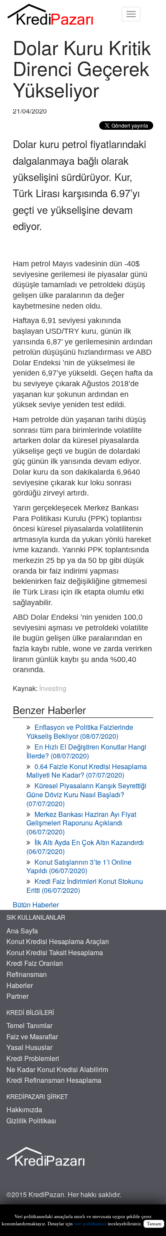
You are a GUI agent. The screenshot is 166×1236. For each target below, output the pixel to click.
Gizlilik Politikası (31, 1120)
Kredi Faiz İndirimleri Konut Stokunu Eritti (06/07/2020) (84, 885)
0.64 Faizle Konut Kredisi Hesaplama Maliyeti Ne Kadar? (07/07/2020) (86, 770)
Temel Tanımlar (29, 1025)
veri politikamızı (90, 1223)
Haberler (19, 985)
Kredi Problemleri (32, 1058)
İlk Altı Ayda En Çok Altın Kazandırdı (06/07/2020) (85, 846)
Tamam (154, 1223)
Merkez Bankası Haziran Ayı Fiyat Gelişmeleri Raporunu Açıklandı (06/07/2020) (81, 823)
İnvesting (52, 688)
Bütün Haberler (36, 905)
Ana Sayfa (22, 931)
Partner (17, 996)
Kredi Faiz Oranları (34, 963)
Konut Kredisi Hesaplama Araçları (57, 941)
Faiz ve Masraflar (32, 1036)
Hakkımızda (24, 1109)
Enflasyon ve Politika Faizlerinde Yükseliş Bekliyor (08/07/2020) (79, 731)
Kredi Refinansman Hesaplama (53, 1080)
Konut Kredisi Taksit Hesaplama (54, 952)
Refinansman (26, 974)
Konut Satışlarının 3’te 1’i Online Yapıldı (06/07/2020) (79, 866)
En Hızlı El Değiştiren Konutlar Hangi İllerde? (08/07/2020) (86, 751)
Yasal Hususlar (29, 1047)
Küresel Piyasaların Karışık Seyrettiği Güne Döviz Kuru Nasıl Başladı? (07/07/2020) (86, 794)
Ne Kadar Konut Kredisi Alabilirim (57, 1069)
